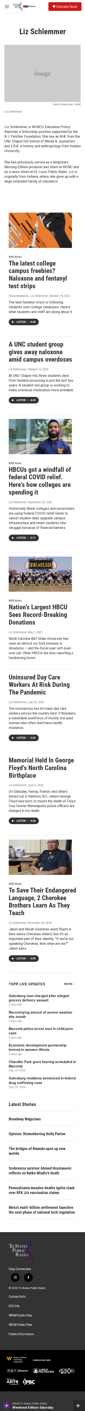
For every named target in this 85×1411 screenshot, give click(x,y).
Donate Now (66, 6)
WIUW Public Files (20, 1324)
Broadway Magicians (25, 1119)
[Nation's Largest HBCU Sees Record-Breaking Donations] (40, 574)
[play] (6, 1405)
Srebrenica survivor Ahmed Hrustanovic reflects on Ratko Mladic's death (40, 1170)
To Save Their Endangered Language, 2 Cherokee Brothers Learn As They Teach (42, 901)
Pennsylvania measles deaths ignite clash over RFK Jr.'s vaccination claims (42, 1190)
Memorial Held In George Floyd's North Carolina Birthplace (41, 767)
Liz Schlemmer (18, 369)
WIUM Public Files (20, 1315)
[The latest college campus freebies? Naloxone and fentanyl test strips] (40, 230)
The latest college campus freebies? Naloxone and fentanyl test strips (38, 274)
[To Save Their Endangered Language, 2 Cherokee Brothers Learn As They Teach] (40, 857)
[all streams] (79, 1405)
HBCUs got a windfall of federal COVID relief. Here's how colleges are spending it (40, 481)
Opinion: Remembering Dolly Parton (37, 1134)
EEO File (14, 1306)
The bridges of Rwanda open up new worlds (37, 1151)
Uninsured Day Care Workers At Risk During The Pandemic (39, 684)
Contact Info (17, 1296)
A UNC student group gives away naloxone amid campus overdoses (40, 351)
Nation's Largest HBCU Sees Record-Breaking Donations (38, 614)
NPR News (15, 257)
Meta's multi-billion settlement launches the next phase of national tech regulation (42, 1210)
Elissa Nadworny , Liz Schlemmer (28, 296)
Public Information (21, 1334)
